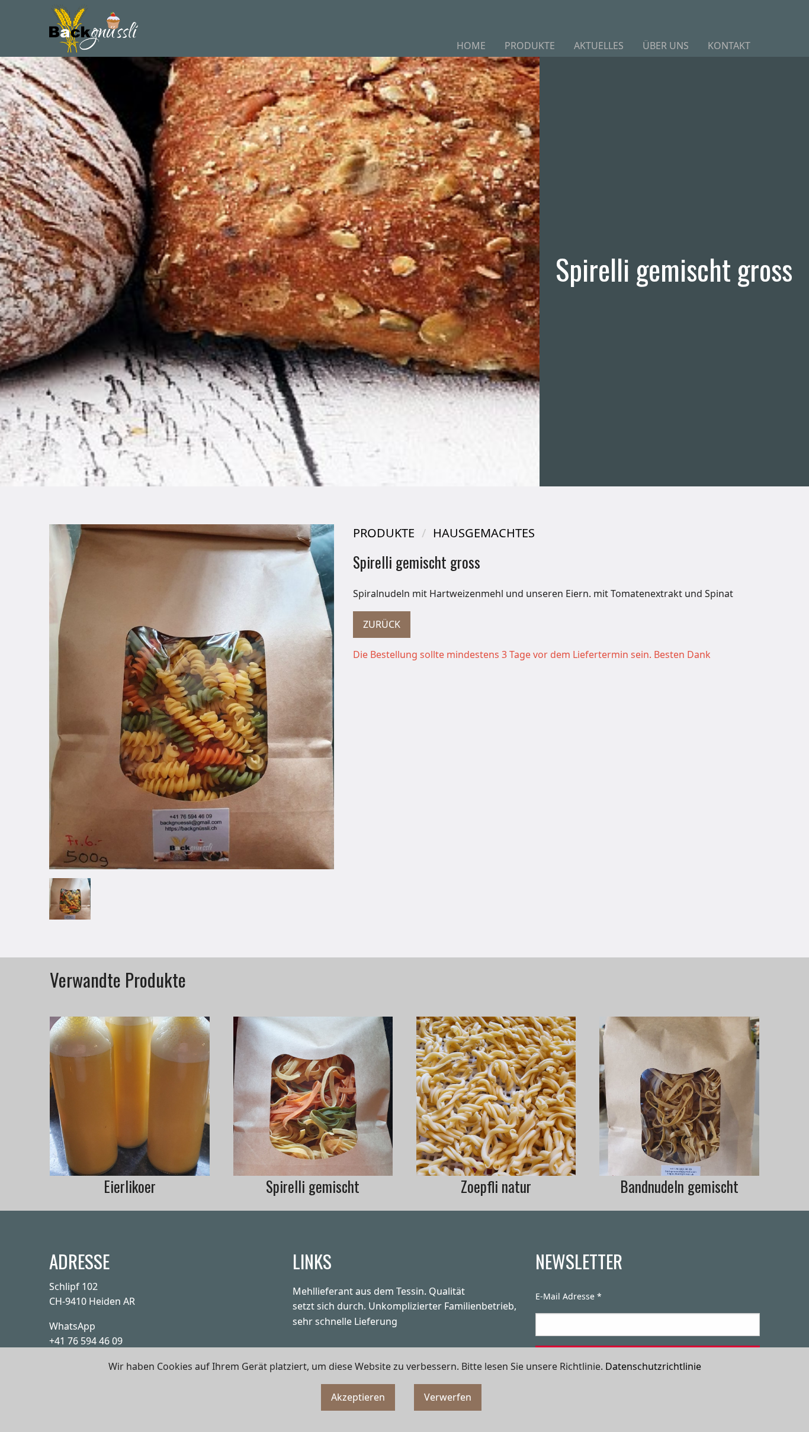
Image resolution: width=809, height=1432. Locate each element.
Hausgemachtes (484, 533)
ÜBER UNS (666, 45)
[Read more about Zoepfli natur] (496, 1096)
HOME (471, 45)
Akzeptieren (358, 1397)
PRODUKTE (530, 45)
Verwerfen (447, 1397)
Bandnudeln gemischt (679, 1186)
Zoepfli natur (496, 1186)
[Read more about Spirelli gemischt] (313, 1096)
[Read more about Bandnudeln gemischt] (679, 1096)
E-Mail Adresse (568, 1296)
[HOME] (93, 28)
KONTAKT (729, 45)
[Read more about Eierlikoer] (129, 1096)
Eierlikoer (130, 1186)
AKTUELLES (599, 45)
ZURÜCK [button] (381, 624)
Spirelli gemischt (312, 1186)
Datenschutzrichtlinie (653, 1366)
